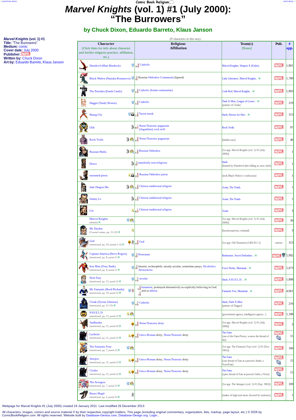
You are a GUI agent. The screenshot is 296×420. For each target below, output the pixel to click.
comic (23, 46)
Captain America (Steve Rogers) (108, 253)
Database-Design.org (133, 415)
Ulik (92, 127)
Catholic (145, 64)
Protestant (144, 254)
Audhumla (95, 322)
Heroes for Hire (237, 114)
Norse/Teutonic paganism (154, 138)
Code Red (227, 91)
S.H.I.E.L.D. (235, 279)
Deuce (93, 163)
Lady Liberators (230, 78)
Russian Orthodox (149, 150)
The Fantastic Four (100, 346)
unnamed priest (98, 175)
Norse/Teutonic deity (151, 323)
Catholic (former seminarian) (156, 90)
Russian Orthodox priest (153, 174)
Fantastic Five (229, 291)
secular (143, 278)
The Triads (235, 187)
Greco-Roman (147, 334)
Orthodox (153, 77)
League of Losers (246, 101)
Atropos (94, 358)
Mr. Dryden (96, 228)
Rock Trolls (228, 127)
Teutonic (176, 334)
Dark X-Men (229, 101)
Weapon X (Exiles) (249, 65)
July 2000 (31, 50)
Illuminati (241, 268)
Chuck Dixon (32, 58)
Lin (91, 210)
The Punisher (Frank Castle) (105, 91)
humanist (146, 287)
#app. (289, 46)
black (225, 114)
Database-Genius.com (101, 415)
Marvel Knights (230, 65)
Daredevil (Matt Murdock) (104, 65)
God (91, 241)
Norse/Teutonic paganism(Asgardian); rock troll (154, 127)
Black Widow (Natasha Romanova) (109, 78)
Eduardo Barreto (28, 62)
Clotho (93, 370)
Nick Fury (95, 277)
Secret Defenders (243, 255)
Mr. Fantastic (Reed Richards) (106, 289)
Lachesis (94, 334)
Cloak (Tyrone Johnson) (103, 302)
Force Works (228, 268)
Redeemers (227, 255)
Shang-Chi (95, 114)
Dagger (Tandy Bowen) (103, 103)
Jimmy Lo (95, 198)
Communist (167, 77)
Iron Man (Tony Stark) (102, 266)
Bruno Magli (97, 393)
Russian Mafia (97, 151)
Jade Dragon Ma (99, 187)
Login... (155, 415)
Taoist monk (146, 113)
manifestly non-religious (152, 162)
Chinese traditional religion (155, 186)
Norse (167, 334)
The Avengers (97, 382)
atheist (153, 290)
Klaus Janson (53, 62)
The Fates (227, 332)
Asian (225, 187)
